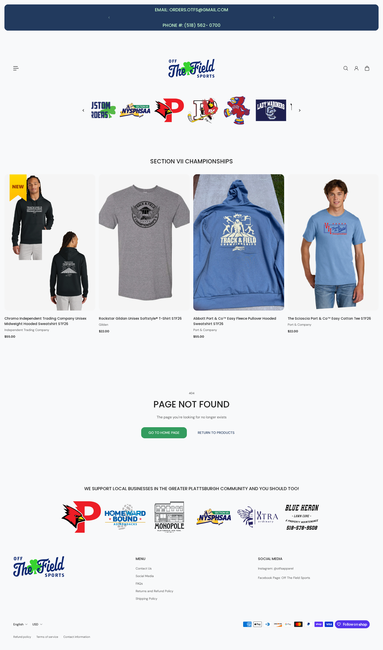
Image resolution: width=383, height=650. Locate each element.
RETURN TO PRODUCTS (216, 433)
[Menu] (16, 68)
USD (35, 624)
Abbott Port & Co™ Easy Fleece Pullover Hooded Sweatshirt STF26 (234, 321)
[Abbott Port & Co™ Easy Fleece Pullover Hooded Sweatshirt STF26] (238, 242)
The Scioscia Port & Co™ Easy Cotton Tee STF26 (329, 318)
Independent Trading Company (26, 330)
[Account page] (356, 68)
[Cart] (367, 68)
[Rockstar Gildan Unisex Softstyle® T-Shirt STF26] (144, 242)
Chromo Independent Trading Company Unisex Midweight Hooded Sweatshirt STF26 (45, 321)
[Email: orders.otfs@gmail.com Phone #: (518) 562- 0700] (191, 17)
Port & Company (205, 330)
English (18, 624)
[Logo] (191, 68)
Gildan (103, 325)
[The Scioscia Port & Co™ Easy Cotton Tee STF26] (333, 242)
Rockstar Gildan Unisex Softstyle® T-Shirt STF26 (140, 318)
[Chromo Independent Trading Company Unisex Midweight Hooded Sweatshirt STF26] (49, 242)
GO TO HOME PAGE (164, 433)
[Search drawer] (345, 68)
